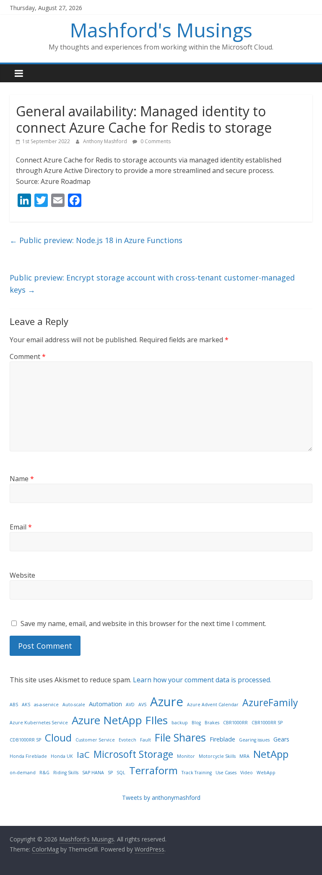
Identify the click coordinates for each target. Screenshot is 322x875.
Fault (145, 740)
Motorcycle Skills (217, 756)
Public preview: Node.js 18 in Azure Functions (96, 240)
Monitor (186, 756)
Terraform (153, 770)
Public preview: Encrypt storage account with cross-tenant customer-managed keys (152, 283)
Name (22, 478)
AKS (26, 704)
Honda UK (62, 756)
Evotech (127, 740)
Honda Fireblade (28, 756)
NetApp (270, 754)
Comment (28, 356)
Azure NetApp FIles (120, 720)
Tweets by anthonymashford (161, 798)
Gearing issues (254, 740)
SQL (121, 772)
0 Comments (155, 141)
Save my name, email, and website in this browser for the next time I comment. (143, 623)
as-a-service (46, 704)
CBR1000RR (235, 723)
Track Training (197, 772)
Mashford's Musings (161, 30)
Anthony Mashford (105, 141)
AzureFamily (270, 702)
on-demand (23, 772)
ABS (14, 704)
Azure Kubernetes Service (39, 723)
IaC (83, 754)
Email (21, 527)
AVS (142, 704)
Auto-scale (73, 704)
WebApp (266, 772)
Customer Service (95, 740)
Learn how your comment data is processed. (202, 679)
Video (246, 772)
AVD (130, 704)
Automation (105, 704)
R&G (44, 772)
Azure (166, 701)
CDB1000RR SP (25, 740)
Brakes (212, 723)
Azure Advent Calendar (213, 704)
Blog (196, 723)
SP (110, 772)
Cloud (58, 737)
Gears (281, 739)
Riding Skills (65, 772)
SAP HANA (93, 772)
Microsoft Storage (133, 754)
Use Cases (226, 772)
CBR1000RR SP (267, 723)
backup (179, 723)
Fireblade (222, 739)
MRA (244, 756)
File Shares (180, 737)
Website (22, 575)
